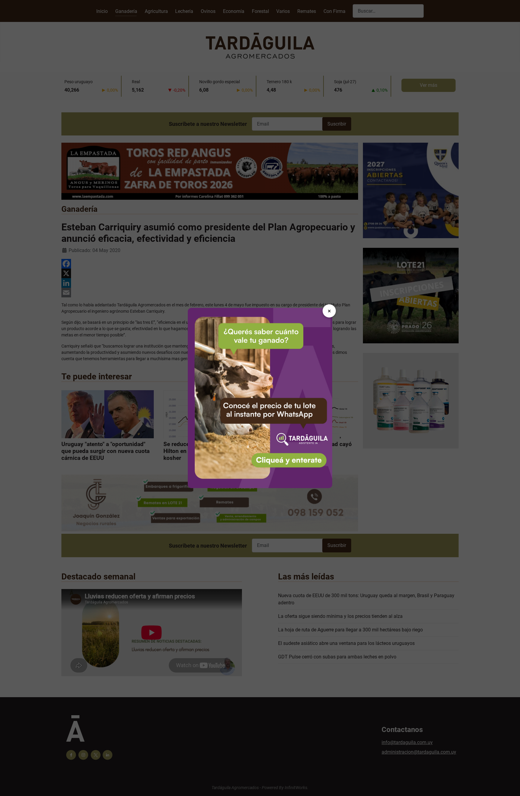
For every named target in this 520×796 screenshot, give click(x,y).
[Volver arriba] (509, 785)
